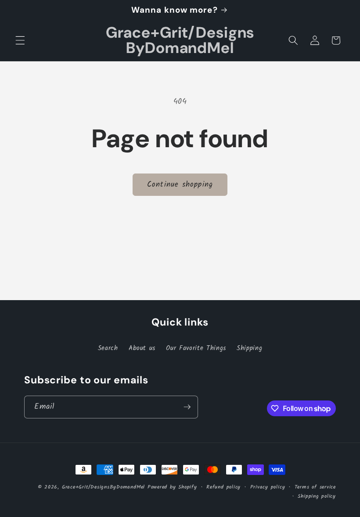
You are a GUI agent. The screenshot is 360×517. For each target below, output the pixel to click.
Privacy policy (267, 487)
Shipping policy (317, 496)
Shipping (249, 348)
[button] (20, 40)
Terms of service (315, 487)
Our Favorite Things (196, 348)
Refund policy (223, 487)
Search (108, 348)
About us (142, 348)
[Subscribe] (187, 407)
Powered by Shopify (172, 487)
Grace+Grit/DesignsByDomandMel (103, 487)
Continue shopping (180, 185)
